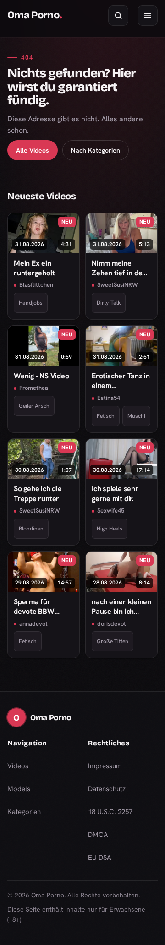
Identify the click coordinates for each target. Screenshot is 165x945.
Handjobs (31, 302)
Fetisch (106, 416)
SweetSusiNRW (117, 285)
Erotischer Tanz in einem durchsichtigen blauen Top (121, 381)
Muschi (136, 416)
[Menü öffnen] (148, 15)
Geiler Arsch (34, 406)
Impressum (104, 765)
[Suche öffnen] (118, 15)
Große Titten (112, 641)
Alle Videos (32, 150)
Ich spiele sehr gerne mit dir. (115, 493)
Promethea (33, 388)
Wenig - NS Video (41, 376)
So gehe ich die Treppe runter (38, 493)
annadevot (33, 624)
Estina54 (108, 398)
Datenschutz (107, 788)
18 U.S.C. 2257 (110, 811)
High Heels (109, 528)
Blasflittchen (36, 285)
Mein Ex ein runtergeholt (34, 268)
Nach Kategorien (95, 150)
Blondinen (31, 528)
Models (18, 788)
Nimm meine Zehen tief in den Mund (119, 268)
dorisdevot (111, 624)
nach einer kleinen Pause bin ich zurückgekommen (121, 607)
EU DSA (99, 857)
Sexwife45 (110, 510)
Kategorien (24, 811)
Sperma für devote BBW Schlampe (34, 607)
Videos (17, 765)
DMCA (98, 834)
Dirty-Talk (109, 302)
